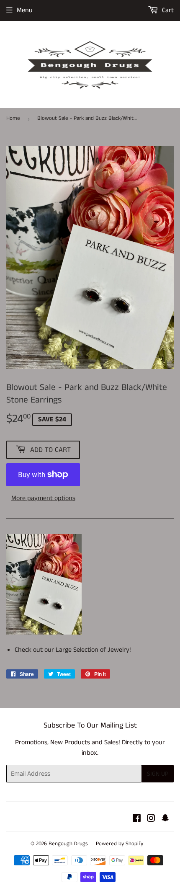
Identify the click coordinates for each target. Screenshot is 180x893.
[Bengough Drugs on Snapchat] (165, 819)
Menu (25, 10)
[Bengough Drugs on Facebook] (136, 819)
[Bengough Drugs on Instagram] (151, 819)
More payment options (43, 498)
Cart (167, 10)
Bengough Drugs (68, 844)
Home (13, 118)
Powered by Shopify (119, 844)
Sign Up (157, 773)
